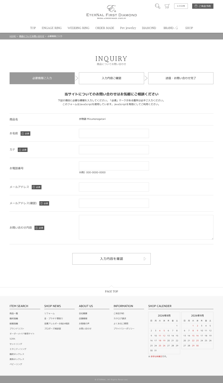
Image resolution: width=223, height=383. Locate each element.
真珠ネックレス (17, 359)
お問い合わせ (85, 328)
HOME (13, 36)
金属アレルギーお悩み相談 (56, 323)
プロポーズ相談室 (52, 328)
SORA (12, 338)
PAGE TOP (111, 291)
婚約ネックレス (17, 354)
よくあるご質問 (121, 323)
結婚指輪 (14, 323)
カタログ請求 (120, 318)
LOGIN (181, 6)
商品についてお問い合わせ (31, 36)
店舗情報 (83, 318)
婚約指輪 (14, 318)
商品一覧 (14, 313)
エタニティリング (18, 349)
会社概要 (83, 313)
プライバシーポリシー (124, 328)
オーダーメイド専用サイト (22, 333)
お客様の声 (84, 323)
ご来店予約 (205, 6)
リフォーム (49, 313)
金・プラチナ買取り (53, 318)
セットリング (16, 343)
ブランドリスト (17, 328)
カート (167, 6)
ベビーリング (16, 364)
